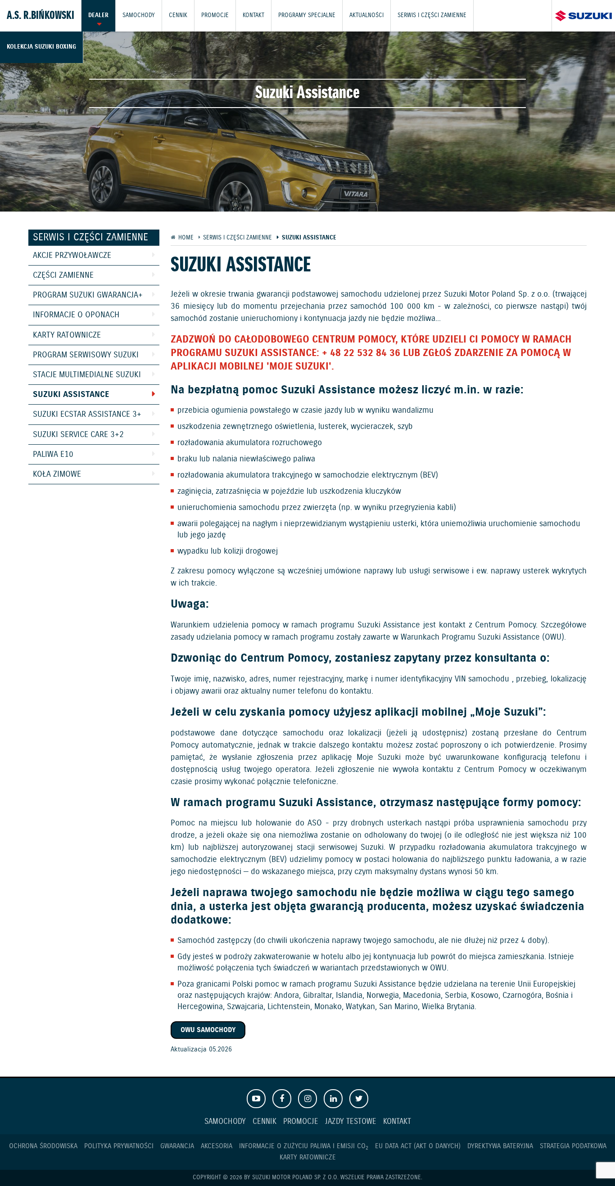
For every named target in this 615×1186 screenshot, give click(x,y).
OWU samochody (208, 1030)
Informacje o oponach (76, 315)
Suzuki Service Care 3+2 (78, 434)
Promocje (215, 15)
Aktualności (366, 15)
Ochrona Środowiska (43, 1146)
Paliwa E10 (53, 454)
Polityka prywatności (119, 1146)
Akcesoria (216, 1146)
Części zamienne (63, 275)
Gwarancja (177, 1146)
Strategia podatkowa (573, 1146)
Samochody (138, 15)
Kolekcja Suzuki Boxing (41, 47)
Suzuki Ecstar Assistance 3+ (87, 414)
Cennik (178, 15)
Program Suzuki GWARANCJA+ (88, 295)
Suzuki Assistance (71, 394)
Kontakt (253, 15)
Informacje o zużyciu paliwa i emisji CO (303, 1146)
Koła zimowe (57, 474)
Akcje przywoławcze (72, 255)
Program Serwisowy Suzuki (86, 355)
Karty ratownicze (67, 335)
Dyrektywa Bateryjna (500, 1146)
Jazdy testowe (350, 1122)
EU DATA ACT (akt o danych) (418, 1146)
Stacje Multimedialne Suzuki (87, 375)
